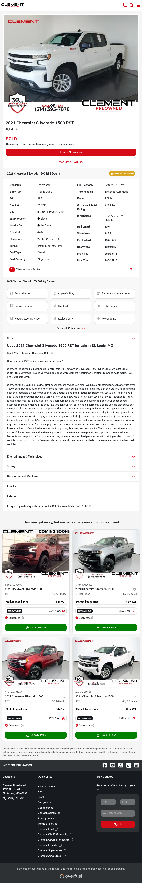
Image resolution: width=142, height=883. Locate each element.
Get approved (45, 807)
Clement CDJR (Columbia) (53, 834)
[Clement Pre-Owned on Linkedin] (135, 765)
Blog (40, 791)
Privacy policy (46, 818)
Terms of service (47, 823)
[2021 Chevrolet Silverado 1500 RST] (106, 662)
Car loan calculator (49, 813)
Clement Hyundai (48, 845)
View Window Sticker (28, 269)
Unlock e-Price (38, 627)
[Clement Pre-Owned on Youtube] (111, 765)
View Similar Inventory (71, 161)
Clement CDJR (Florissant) (53, 839)
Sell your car (45, 802)
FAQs (41, 797)
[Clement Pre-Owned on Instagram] (119, 765)
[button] (124, 5)
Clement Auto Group (49, 855)
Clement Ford (46, 829)
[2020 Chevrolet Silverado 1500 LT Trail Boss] (106, 555)
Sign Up (118, 824)
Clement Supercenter (50, 850)
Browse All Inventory (71, 152)
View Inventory (46, 786)
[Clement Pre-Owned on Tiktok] (127, 765)
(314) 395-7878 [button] (16, 798)
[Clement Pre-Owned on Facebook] (103, 765)
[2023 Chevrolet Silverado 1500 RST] (35, 555)
